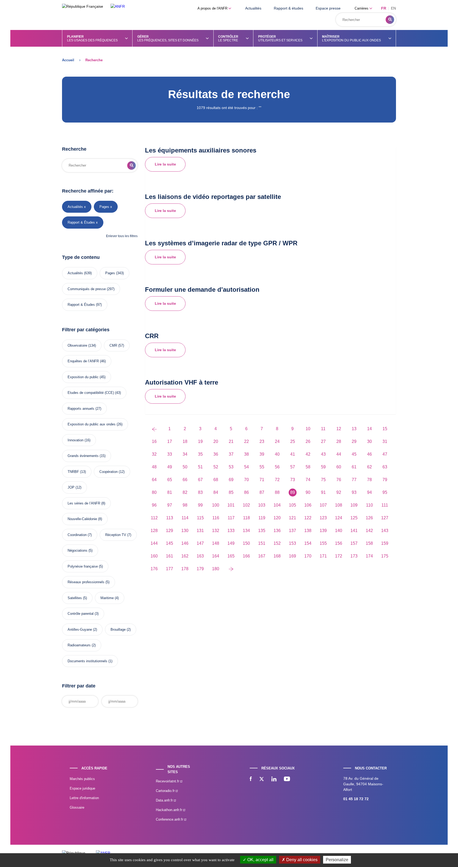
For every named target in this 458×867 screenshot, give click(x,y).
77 (354, 479)
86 (246, 492)
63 (384, 467)
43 (323, 454)
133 (231, 530)
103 (261, 505)
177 (169, 569)
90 (308, 492)
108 (338, 505)
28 (338, 441)
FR (383, 8)
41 (292, 454)
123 (323, 518)
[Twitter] (261, 779)
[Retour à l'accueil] (118, 6)
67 (200, 479)
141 (354, 530)
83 (200, 492)
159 (384, 543)
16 (154, 441)
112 (154, 518)
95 (384, 492)
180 (215, 569)
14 (369, 428)
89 (292, 492)
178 (184, 569)
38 (246, 454)
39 (261, 454)
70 (246, 479)
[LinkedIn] (273, 779)
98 (185, 505)
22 (246, 441)
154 (307, 543)
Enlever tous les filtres (122, 236)
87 (261, 492)
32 (154, 454)
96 (154, 505)
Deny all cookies (301, 859)
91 (323, 492)
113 (169, 518)
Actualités (253, 8)
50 (185, 467)
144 (154, 543)
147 (200, 543)
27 (323, 441)
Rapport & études (288, 8)
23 (261, 441)
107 (323, 505)
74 (308, 479)
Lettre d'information (84, 798)
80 (154, 492)
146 (184, 543)
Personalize (337, 859)
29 (354, 441)
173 (354, 556)
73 (292, 479)
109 (354, 505)
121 (292, 518)
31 (384, 441)
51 (200, 467)
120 (277, 518)
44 (338, 454)
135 (261, 530)
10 (308, 428)
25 (292, 441)
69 (231, 479)
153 (292, 543)
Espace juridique (82, 788)
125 (354, 518)
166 (246, 556)
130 (184, 530)
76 (338, 479)
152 (277, 543)
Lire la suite (165, 164)
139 (323, 530)
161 (169, 556)
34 (185, 454)
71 (261, 479)
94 (369, 492)
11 (323, 428)
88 (277, 492)
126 (369, 518)
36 (215, 454)
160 (154, 556)
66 (185, 479)
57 (292, 467)
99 (200, 505)
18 (185, 441)
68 (215, 479)
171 (323, 556)
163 (200, 556)
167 (261, 556)
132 (215, 530)
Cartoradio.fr (166, 791)
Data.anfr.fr (165, 800)
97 (169, 505)
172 (338, 556)
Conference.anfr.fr (170, 819)
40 (277, 454)
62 (369, 467)
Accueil (68, 60)
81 (169, 492)
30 (369, 441)
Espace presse (328, 8)
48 (154, 467)
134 (246, 530)
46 (369, 454)
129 (169, 530)
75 (323, 479)
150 (246, 543)
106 (307, 505)
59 (323, 467)
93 (354, 492)
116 (215, 518)
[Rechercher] (390, 19)
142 (369, 530)
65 (169, 479)
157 (354, 543)
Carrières (362, 8)
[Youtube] (287, 779)
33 (169, 454)
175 (384, 556)
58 (308, 467)
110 (369, 505)
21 (231, 441)
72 (277, 479)
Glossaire (77, 807)
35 (200, 454)
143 (384, 530)
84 (215, 492)
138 (307, 530)
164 (215, 556)
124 (338, 518)
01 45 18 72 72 (356, 799)
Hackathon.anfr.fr (169, 810)
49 (169, 467)
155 (323, 543)
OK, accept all (260, 859)
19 (200, 441)
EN (393, 8)
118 (246, 518)
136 (277, 530)
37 (231, 454)
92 (338, 492)
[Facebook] (251, 779)
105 (292, 505)
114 (185, 518)
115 (200, 518)
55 (261, 467)
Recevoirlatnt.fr (168, 781)
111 (384, 505)
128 (154, 530)
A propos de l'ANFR (212, 8)
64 (154, 479)
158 (369, 543)
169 (292, 556)
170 (307, 556)
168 (277, 556)
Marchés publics (82, 779)
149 (231, 543)
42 (308, 454)
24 (277, 441)
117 (231, 518)
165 (231, 556)
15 (384, 428)
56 (277, 467)
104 (277, 505)
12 (338, 428)
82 (185, 492)
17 (169, 441)
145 (169, 543)
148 (215, 543)
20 (215, 441)
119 (261, 518)
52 (215, 467)
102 (246, 505)
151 (261, 543)
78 (369, 479)
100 (215, 505)
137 (292, 530)
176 (154, 569)
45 (354, 454)
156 (338, 543)
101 (231, 505)
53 (231, 467)
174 (369, 556)
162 (184, 556)
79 (384, 479)
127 (384, 518)
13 (354, 428)
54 (246, 467)
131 (200, 530)
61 (354, 467)
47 (384, 454)
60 (338, 467)
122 (307, 518)
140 (338, 530)
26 (308, 441)
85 (231, 492)
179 (200, 569)
